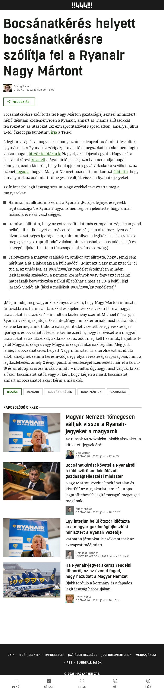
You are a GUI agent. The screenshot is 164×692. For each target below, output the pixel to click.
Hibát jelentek (30, 655)
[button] (12, 391)
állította (120, 171)
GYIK (11, 655)
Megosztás (21, 102)
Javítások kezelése (82, 655)
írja (54, 132)
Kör (115, 686)
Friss (82, 686)
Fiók (148, 686)
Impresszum (54, 655)
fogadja (22, 171)
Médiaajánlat (146, 655)
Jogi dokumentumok (117, 655)
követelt (38, 159)
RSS (69, 662)
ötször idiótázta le (45, 153)
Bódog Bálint (22, 86)
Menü (15, 686)
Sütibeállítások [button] (89, 662)
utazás (19, 89)
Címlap (48, 686)
